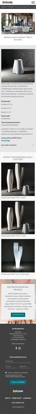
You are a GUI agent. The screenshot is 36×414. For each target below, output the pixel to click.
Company (27, 398)
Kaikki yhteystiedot (18, 343)
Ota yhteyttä (18, 315)
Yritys (8, 398)
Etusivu (3, 7)
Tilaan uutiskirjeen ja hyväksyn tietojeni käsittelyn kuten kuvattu (16, 374)
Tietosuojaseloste (18, 407)
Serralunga (5, 140)
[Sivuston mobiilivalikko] (33, 2)
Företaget (17, 398)
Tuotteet (10, 7)
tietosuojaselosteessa (12, 376)
